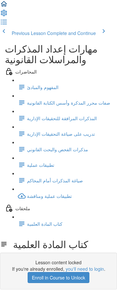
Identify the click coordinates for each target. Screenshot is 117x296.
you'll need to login (85, 269)
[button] (4, 6)
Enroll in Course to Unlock (58, 277)
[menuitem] (4, 15)
